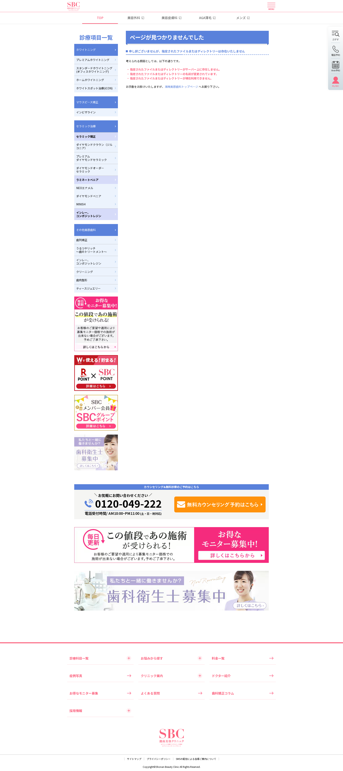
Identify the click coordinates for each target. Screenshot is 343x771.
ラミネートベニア (87, 180)
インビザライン (86, 112)
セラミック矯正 (86, 136)
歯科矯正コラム (223, 693)
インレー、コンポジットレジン (88, 214)
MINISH (81, 204)
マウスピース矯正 (87, 102)
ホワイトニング (86, 50)
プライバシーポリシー (159, 758)
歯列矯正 (81, 240)
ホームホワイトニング (90, 80)
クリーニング (84, 272)
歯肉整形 (81, 280)
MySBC (335, 85)
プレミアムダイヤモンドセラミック (91, 158)
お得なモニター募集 (83, 693)
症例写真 (75, 675)
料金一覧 (218, 658)
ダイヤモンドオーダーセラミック (90, 169)
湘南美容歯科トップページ (181, 87)
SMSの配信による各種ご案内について (196, 758)
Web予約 (335, 70)
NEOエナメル (84, 188)
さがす (335, 39)
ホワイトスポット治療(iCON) (94, 88)
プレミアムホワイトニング (92, 60)
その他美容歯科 (86, 230)
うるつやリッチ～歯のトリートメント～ (91, 250)
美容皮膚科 (169, 17)
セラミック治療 (86, 126)
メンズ (241, 17)
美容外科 (133, 17)
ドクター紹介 (221, 675)
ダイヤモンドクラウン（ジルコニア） (94, 146)
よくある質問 (150, 693)
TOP (100, 17)
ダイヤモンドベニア (88, 196)
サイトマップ (134, 758)
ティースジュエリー (88, 288)
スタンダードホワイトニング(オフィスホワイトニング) (94, 69)
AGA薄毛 (205, 17)
